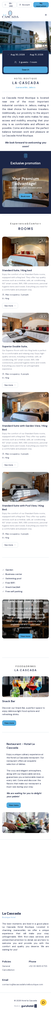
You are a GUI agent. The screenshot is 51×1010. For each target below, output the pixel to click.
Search (25, 69)
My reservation (41, 4)
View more (25, 636)
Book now (25, 196)
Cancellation (8, 969)
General (6, 966)
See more (11, 306)
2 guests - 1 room (28, 62)
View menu (14, 805)
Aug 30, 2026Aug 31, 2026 (27, 54)
